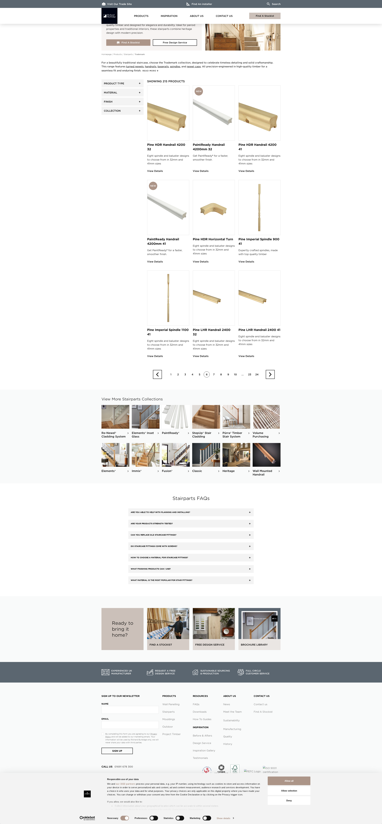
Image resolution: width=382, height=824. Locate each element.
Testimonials (200, 757)
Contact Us (224, 15)
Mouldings (168, 719)
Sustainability (231, 720)
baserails (163, 66)
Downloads (200, 711)
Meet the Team (232, 711)
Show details (223, 818)
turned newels (135, 66)
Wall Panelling (171, 704)
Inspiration (169, 15)
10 (235, 374)
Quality (227, 736)
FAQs (196, 704)
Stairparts (128, 54)
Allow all (289, 781)
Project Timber (171, 733)
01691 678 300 (117, 766)
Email (105, 719)
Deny (289, 800)
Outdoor (167, 726)
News (226, 704)
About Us (197, 15)
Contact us (260, 704)
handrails (150, 66)
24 (256, 374)
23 (249, 374)
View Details (155, 170)
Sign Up (117, 750)
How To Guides (202, 719)
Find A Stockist (265, 15)
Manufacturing (232, 728)
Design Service (202, 742)
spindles (175, 66)
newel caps (194, 66)
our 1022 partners (125, 784)
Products (141, 15)
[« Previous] (157, 374)
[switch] (154, 818)
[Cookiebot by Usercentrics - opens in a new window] (87, 818)
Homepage (106, 54)
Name (104, 704)
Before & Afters (202, 735)
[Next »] (270, 374)
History (227, 743)
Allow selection (289, 790)
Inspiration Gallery (204, 750)
